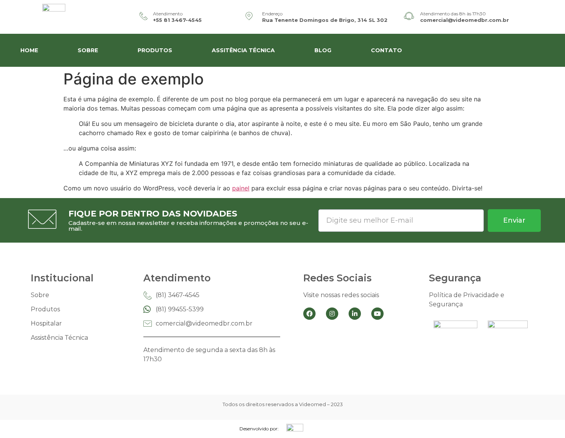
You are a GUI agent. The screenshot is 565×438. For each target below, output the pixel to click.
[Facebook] (309, 313)
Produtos (155, 50)
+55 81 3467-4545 (177, 20)
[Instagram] (332, 313)
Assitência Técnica (243, 50)
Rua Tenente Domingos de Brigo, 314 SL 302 (324, 20)
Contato (386, 50)
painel (240, 188)
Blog (322, 50)
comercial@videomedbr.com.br (464, 20)
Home (29, 50)
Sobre (88, 50)
